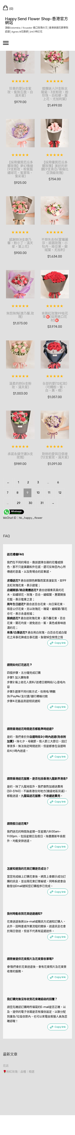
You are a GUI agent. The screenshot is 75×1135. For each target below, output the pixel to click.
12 (59, 492)
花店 (6, 1065)
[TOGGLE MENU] (6, 43)
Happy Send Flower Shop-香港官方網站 (36, 20)
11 (49, 492)
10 (38, 492)
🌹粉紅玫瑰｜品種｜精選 (18, 1071)
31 (41, 503)
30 (30, 503)
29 (18, 503)
